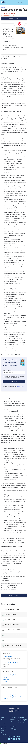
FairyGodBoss (3, 734)
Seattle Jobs (12, 721)
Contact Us (3, 732)
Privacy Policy (5, 387)
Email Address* (8, 370)
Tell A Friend (21, 725)
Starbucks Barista (7, 656)
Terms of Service (19, 386)
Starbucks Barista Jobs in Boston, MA (12, 691)
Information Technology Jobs (13, 728)
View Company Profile (8, 52)
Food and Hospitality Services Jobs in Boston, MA (12, 697)
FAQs (2, 719)
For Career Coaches (22, 722)
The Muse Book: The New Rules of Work (22, 720)
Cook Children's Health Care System (11, 658)
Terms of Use (3, 728)
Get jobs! (14, 381)
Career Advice (4, 726)
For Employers (21, 717)
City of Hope (6, 664)
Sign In (20, 2)
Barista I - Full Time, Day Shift (10, 662)
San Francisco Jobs (14, 719)
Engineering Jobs (13, 723)
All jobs (5, 681)
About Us (2, 717)
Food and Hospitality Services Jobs (11, 695)
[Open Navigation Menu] (25, 2)
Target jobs (6, 679)
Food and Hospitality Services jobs (11, 674)
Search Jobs (3, 721)
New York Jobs (13, 717)
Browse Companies (5, 723)
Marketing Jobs (13, 726)
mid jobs (5, 677)
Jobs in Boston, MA (7, 693)
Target (3, 7)
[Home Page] (5, 3)
